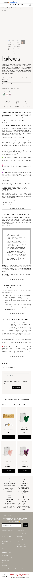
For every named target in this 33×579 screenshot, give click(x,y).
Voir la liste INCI (6, 225)
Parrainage (5, 565)
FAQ (3, 548)
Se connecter (16, 387)
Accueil (3, 9)
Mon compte (5, 555)
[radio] (4, 94)
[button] (24, 437)
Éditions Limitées (13, 9)
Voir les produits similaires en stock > (20, 577)
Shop (7, 9)
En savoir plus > (10, 73)
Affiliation (4, 563)
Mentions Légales (21, 546)
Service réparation (7, 546)
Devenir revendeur (7, 560)
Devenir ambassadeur (7, 558)
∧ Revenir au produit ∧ (16, 208)
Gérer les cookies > (14, 2)
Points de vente (6, 539)
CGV (18, 541)
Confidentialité (21, 544)
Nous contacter (6, 534)
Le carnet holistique (22, 534)
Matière (5, 92)
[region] (16, 1)
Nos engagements (22, 539)
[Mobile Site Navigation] (2, 4)
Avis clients (20, 536)
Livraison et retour (7, 536)
